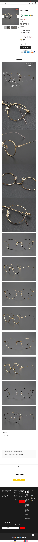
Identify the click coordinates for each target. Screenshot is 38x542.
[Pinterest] (7, 496)
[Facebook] (3, 496)
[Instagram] (5, 496)
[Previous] (3, 16)
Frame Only (22, 28)
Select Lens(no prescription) (25, 30)
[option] (10, 16)
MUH (6, 3)
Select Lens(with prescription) (25, 32)
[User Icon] (32, 3)
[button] (33, 535)
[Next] (18, 16)
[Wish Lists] (32, 47)
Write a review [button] (19, 479)
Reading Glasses (28, 28)
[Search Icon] (29, 3)
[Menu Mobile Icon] (2, 3)
